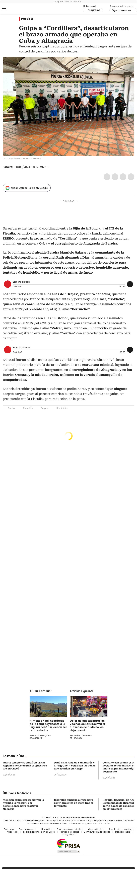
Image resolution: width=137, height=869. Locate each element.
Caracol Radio (16, 9)
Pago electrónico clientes (69, 829)
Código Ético (68, 834)
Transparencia (122, 832)
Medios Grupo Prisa (69, 851)
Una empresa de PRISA (68, 843)
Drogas (44, 408)
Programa (94, 10)
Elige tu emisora (121, 10)
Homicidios (62, 408)
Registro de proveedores (121, 829)
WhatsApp (131, 176)
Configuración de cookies (97, 832)
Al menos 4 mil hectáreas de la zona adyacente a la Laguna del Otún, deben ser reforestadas (48, 725)
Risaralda (28, 408)
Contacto (9, 829)
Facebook (107, 176)
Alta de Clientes (95, 829)
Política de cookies (69, 832)
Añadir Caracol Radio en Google (29, 188)
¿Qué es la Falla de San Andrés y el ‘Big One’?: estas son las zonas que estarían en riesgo (74, 765)
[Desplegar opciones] (130, 284)
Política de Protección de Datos (39, 832)
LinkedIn (123, 176)
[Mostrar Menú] (4, 8)
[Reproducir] (7, 284)
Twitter (115, 176)
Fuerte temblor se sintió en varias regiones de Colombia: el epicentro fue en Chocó (25, 765)
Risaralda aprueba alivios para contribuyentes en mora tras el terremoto (73, 803)
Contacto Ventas (27, 829)
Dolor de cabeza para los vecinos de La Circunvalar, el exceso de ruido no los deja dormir (88, 725)
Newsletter (46, 829)
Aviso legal (12, 832)
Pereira (27, 19)
